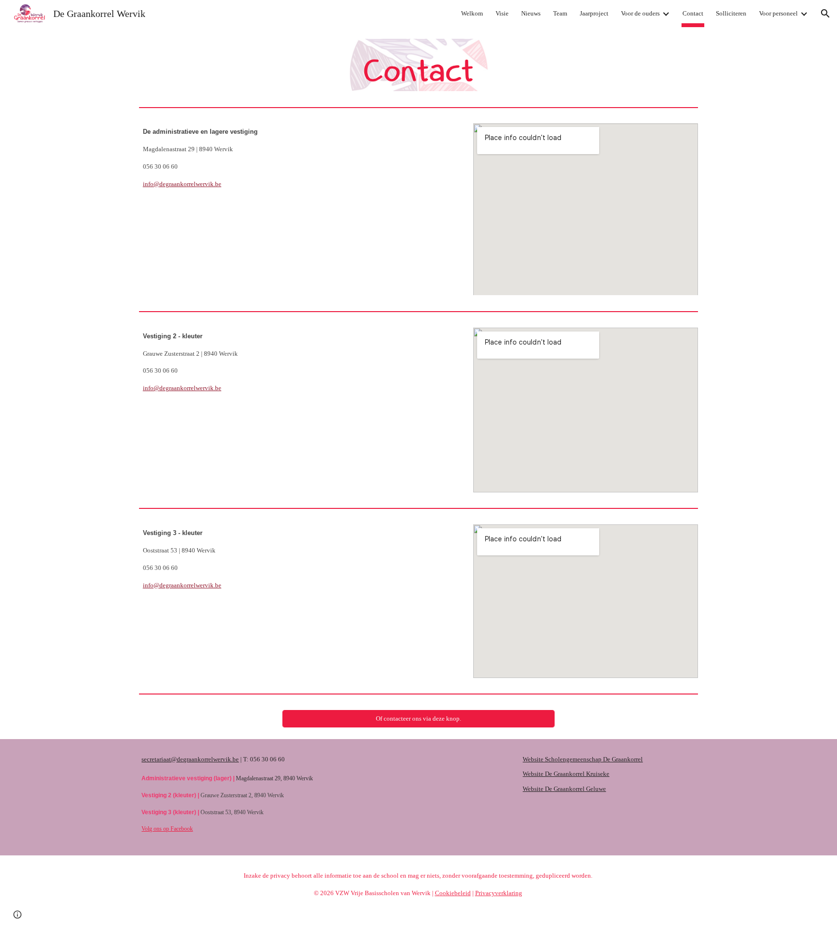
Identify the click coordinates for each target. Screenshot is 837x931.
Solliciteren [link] (731, 13)
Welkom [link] (472, 13)
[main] (299, 158)
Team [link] (560, 13)
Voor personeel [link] (778, 13)
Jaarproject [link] (594, 13)
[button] (825, 13)
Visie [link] (502, 13)
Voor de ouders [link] (640, 13)
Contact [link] (692, 13)
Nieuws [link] (531, 13)
